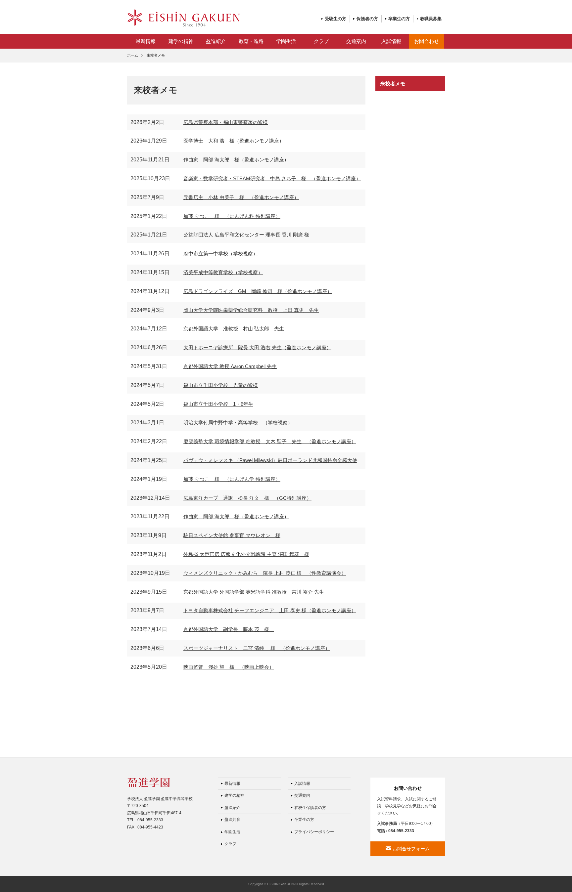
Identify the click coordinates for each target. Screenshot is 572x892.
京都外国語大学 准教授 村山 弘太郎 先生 (233, 328)
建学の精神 (180, 41)
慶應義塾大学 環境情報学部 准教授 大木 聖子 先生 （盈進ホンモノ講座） (269, 441)
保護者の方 (367, 18)
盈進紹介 (216, 41)
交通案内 (356, 41)
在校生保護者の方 (310, 807)
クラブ (321, 41)
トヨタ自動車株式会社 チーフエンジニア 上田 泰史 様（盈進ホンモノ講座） (269, 610)
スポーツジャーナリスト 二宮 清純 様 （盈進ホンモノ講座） (256, 648)
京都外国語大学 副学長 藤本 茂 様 (228, 629)
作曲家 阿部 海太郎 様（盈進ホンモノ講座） (236, 159)
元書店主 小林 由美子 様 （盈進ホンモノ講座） (241, 197)
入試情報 (391, 41)
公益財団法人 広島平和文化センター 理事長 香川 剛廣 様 (246, 234)
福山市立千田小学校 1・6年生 (218, 404)
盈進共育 (232, 819)
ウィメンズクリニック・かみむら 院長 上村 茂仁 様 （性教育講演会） (264, 573)
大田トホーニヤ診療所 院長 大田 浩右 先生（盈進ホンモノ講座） (257, 347)
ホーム (132, 55)
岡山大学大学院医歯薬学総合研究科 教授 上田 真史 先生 (251, 310)
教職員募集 (431, 18)
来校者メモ (392, 83)
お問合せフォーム (411, 848)
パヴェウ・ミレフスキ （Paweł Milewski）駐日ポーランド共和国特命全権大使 (270, 460)
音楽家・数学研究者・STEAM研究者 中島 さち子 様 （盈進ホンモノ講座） (272, 178)
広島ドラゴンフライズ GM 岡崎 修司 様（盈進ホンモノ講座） (257, 291)
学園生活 (286, 41)
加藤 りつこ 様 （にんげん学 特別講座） (231, 479)
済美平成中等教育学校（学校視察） (223, 272)
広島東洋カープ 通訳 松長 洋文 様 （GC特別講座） (247, 498)
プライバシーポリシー (314, 831)
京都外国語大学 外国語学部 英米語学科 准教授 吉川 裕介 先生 (253, 592)
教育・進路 (251, 41)
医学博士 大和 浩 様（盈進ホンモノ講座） (233, 141)
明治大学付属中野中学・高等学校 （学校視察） (238, 422)
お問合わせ (426, 41)
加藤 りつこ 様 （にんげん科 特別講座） (231, 216)
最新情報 (146, 41)
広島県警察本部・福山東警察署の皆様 (225, 122)
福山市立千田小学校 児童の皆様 (220, 385)
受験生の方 (335, 18)
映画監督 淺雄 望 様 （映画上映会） (228, 667)
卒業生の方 (399, 18)
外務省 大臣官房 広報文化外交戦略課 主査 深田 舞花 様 (246, 554)
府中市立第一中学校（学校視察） (220, 253)
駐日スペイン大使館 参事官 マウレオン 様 (231, 535)
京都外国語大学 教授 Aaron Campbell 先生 (230, 366)
